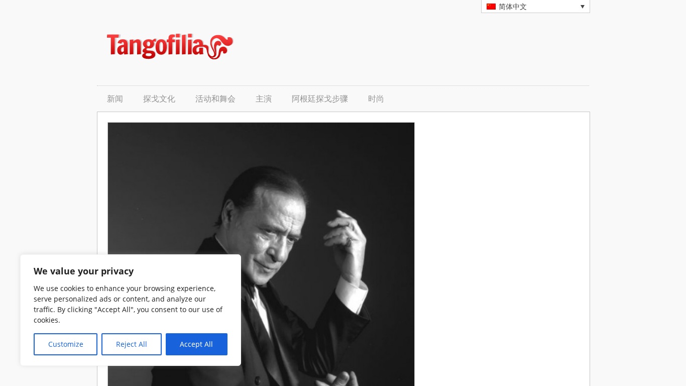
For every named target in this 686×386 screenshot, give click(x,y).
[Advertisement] (461, 46)
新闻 (115, 98)
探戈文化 (159, 98)
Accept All (196, 344)
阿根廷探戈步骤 (320, 98)
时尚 (376, 98)
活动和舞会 (215, 98)
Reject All (131, 344)
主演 (264, 98)
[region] (130, 310)
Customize (65, 344)
